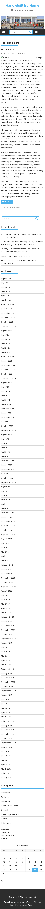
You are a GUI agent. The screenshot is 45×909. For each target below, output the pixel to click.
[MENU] (42, 32)
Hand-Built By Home (22, 5)
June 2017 (5, 756)
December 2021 (8, 521)
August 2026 (6, 278)
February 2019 (7, 669)
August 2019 (6, 643)
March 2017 (6, 769)
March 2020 (6, 612)
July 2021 (5, 543)
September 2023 (8, 430)
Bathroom (5, 792)
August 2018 (6, 695)
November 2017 (8, 734)
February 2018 (7, 721)
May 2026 (5, 291)
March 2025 (6, 352)
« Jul (2, 880)
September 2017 (8, 742)
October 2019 (7, 634)
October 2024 (7, 374)
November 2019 (8, 630)
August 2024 (6, 382)
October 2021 (7, 530)
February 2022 (7, 512)
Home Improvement (10, 814)
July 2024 (5, 387)
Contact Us (6, 832)
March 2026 (6, 300)
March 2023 (6, 456)
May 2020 (5, 604)
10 (4, 862)
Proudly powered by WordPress (18, 902)
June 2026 (5, 287)
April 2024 (5, 400)
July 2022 (5, 491)
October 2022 (7, 478)
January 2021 (6, 569)
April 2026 (5, 295)
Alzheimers (7, 49)
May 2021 (5, 552)
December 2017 (8, 729)
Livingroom (6, 823)
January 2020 (6, 621)
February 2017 (7, 773)
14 (29, 862)
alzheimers (16, 208)
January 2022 (6, 517)
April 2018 (5, 712)
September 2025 (8, 326)
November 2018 (8, 682)
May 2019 (5, 656)
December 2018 (8, 677)
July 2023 (5, 439)
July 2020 (5, 595)
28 (29, 869)
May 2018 (5, 708)
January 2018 (6, 725)
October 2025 (7, 322)
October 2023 (7, 426)
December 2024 (8, 365)
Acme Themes (28, 905)
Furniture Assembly (9, 805)
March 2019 (6, 664)
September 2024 (8, 378)
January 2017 (6, 777)
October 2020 (7, 582)
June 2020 (5, 599)
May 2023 (5, 447)
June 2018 (5, 703)
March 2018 (6, 716)
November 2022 (8, 473)
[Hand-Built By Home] (22, 28)
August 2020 (6, 591)
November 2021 (8, 525)
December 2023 (8, 417)
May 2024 (5, 395)
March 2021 (6, 560)
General (4, 810)
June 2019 (5, 651)
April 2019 (5, 660)
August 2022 (6, 486)
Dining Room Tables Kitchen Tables (16, 256)
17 (4, 865)
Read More (6, 202)
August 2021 (6, 539)
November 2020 (8, 578)
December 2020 (8, 573)
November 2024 (8, 369)
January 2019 (6, 673)
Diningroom (6, 801)
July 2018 (5, 699)
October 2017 (7, 738)
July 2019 (5, 647)
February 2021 (7, 565)
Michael (22, 53)
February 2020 (7, 617)
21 (29, 865)
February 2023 (7, 460)
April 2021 (5, 556)
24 (4, 869)
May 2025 (5, 343)
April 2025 (5, 348)
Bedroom (5, 797)
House (5, 208)
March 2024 (6, 404)
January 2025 (6, 361)
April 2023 (5, 452)
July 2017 (5, 751)
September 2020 (8, 586)
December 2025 (8, 313)
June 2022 (5, 495)
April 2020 (5, 608)
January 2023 (6, 465)
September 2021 (8, 534)
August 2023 (6, 434)
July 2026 (5, 282)
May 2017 (5, 760)
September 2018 (8, 690)
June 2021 (5, 547)
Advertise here (7, 829)
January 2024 (6, 413)
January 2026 (6, 309)
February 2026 (7, 304)
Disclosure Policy (8, 835)
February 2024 (7, 408)
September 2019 (8, 638)
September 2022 (8, 482)
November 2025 (8, 317)
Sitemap (4, 838)
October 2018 (7, 686)
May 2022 (5, 499)
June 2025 (5, 339)
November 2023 (8, 421)
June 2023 (5, 443)
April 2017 (5, 764)
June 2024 (5, 391)
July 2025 (5, 335)
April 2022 (5, 504)
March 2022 (6, 508)
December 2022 (8, 469)
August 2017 (6, 747)
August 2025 (6, 330)
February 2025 (7, 356)
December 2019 (8, 625)
